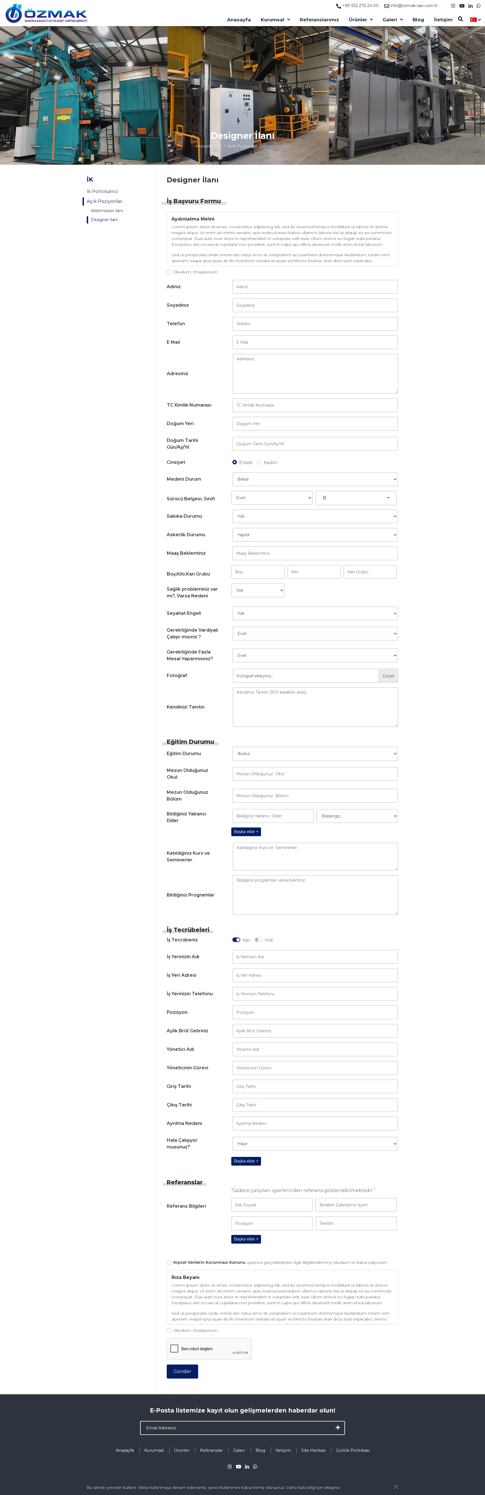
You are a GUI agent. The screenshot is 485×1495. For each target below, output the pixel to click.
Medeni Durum (184, 479)
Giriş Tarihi (179, 1086)
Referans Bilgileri (186, 1206)
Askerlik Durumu (186, 534)
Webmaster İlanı (107, 210)
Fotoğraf (177, 675)
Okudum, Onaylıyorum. (195, 271)
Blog (418, 19)
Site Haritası (313, 1450)
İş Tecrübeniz (182, 940)
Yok (269, 940)
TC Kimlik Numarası (189, 405)
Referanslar (211, 1450)
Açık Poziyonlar (242, 145)
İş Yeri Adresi (181, 975)
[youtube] (462, 6)
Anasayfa (239, 19)
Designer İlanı (104, 219)
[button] (356, 498)
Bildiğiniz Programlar (190, 895)
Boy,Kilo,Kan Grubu (188, 574)
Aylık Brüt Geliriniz (187, 1030)
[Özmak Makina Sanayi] (46, 13)
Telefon (176, 323)
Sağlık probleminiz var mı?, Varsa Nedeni (192, 592)
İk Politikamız (102, 191)
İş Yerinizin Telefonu (190, 993)
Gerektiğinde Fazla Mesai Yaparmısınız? (190, 655)
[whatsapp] (479, 6)
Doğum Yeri (180, 423)
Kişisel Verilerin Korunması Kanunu (209, 1262)
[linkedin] (470, 6)
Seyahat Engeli (184, 613)
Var (246, 940)
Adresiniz (177, 373)
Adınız (174, 286)
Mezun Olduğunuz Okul (187, 774)
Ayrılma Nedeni (184, 1123)
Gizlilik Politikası (352, 1450)
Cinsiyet (176, 462)
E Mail (173, 342)
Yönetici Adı (180, 1049)
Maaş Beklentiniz (186, 553)
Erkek (246, 462)
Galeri (390, 19)
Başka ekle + (246, 831)
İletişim (443, 19)
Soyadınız (178, 305)
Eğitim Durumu (184, 753)
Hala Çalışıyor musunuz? (182, 1144)
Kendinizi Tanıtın (186, 707)
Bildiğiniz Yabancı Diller (186, 817)
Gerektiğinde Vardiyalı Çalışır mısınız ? (192, 633)
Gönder (182, 1371)
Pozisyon (177, 1012)
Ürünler (358, 19)
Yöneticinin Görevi (187, 1067)
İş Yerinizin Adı (183, 956)
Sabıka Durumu (184, 516)
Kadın (271, 462)
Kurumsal (272, 19)
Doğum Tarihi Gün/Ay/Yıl (182, 444)
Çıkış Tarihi (179, 1105)
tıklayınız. (332, 1487)
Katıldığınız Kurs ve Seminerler (188, 856)
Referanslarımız (319, 19)
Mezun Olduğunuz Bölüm (187, 796)
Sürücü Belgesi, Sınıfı (191, 498)
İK (220, 145)
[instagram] (453, 6)
